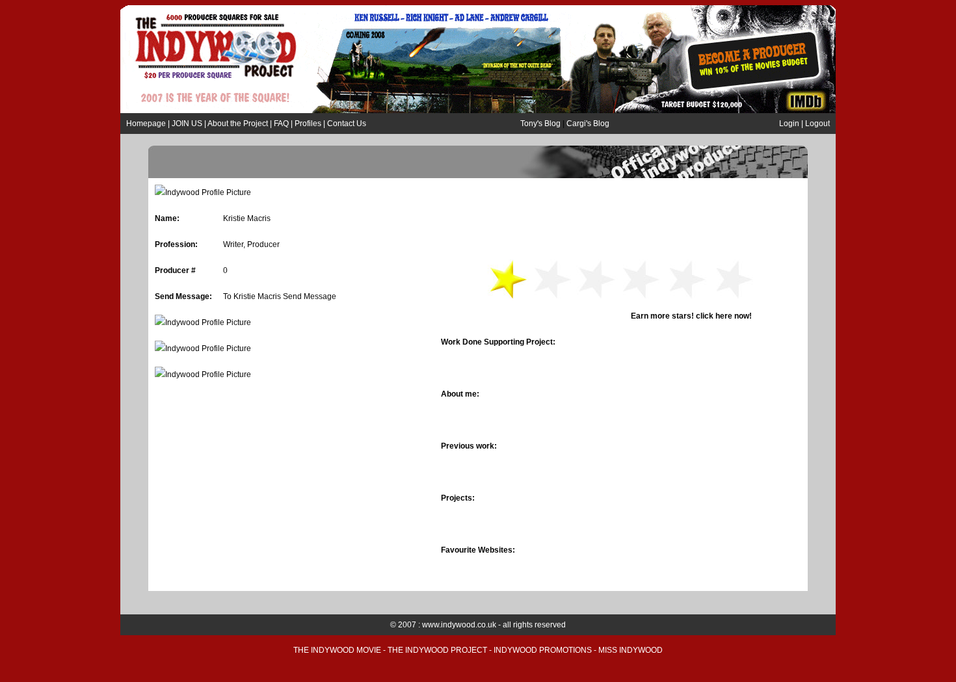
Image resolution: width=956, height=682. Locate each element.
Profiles (308, 123)
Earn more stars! (652, 316)
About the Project (238, 123)
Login (789, 123)
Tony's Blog (540, 123)
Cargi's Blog (587, 123)
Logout (817, 123)
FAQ (281, 123)
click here (714, 316)
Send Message (309, 296)
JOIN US (187, 123)
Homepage (146, 123)
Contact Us (346, 123)
